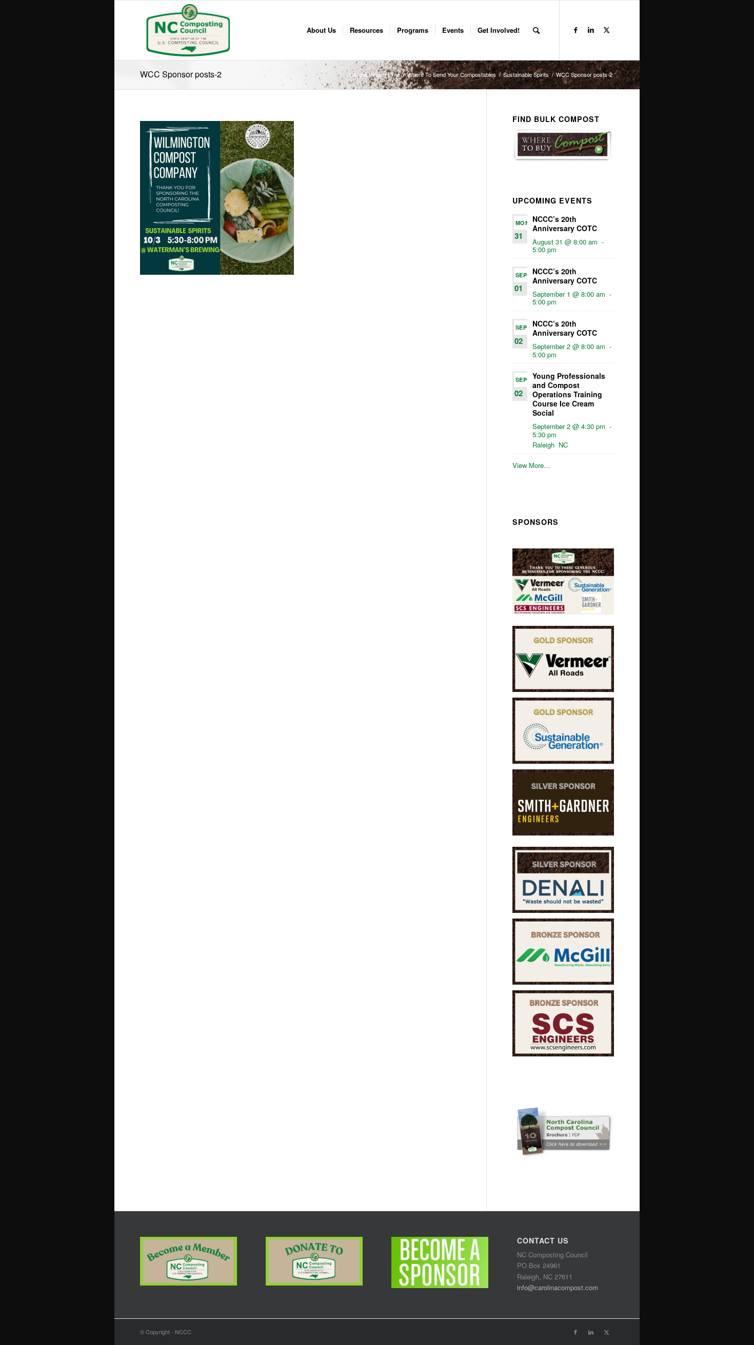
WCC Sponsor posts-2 (181, 74)
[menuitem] (321, 30)
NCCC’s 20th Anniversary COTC (564, 223)
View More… (531, 465)
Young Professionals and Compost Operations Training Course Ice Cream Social (568, 394)
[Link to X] (606, 29)
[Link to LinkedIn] (591, 29)
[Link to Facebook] (575, 29)
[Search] (536, 30)
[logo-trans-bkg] (187, 30)
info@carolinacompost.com (557, 1287)
